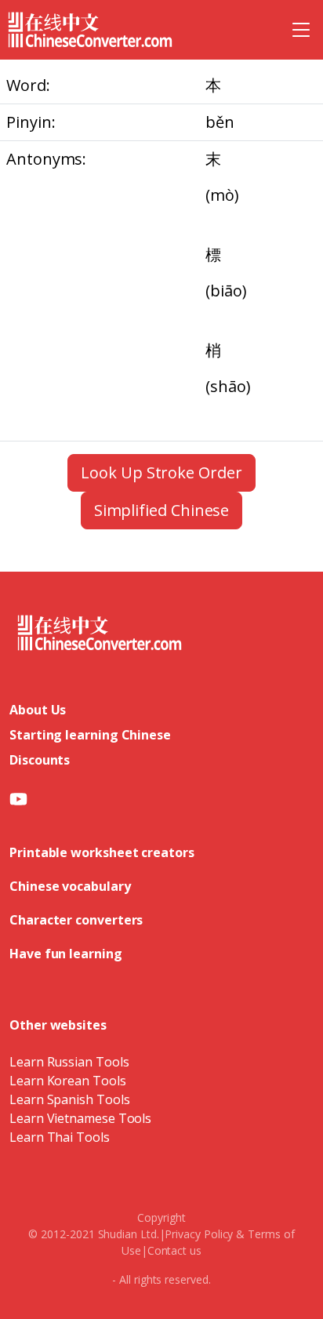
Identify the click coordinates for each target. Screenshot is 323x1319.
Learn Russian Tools (69, 1061)
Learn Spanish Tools (69, 1099)
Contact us (174, 1250)
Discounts (39, 760)
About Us (37, 709)
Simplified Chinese (162, 510)
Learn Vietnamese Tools (80, 1118)
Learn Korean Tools (67, 1080)
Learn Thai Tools (59, 1137)
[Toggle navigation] (301, 29)
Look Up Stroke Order (161, 472)
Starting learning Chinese (90, 734)
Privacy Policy (199, 1233)
